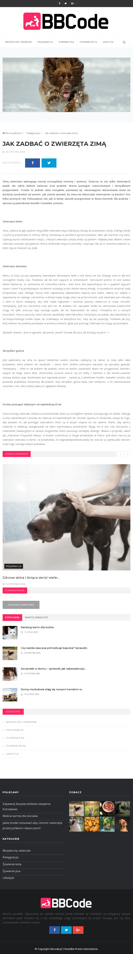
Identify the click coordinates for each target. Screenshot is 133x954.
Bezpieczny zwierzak (19, 42)
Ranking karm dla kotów (37, 627)
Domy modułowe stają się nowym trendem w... (52, 689)
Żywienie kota (88, 42)
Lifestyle (108, 42)
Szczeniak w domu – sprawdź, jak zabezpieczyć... (53, 668)
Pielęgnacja (45, 42)
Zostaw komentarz (21, 604)
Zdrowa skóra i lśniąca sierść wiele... (31, 578)
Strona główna (13, 133)
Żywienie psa (66, 42)
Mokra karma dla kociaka (20, 816)
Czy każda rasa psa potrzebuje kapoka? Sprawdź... (54, 648)
